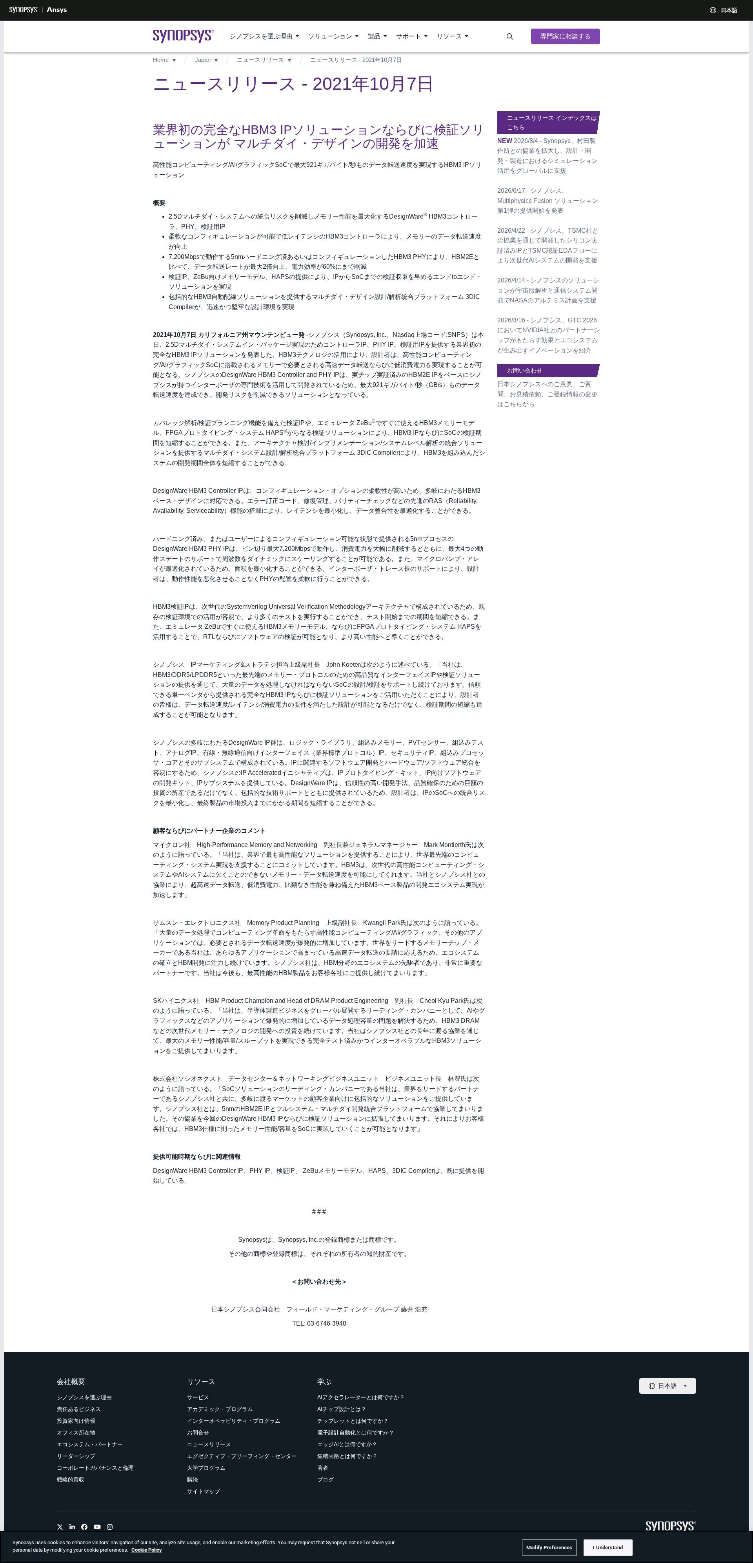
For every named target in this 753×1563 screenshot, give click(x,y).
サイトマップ (203, 1491)
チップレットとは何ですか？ (353, 1421)
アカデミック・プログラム (220, 1409)
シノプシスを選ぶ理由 (261, 36)
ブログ (325, 1479)
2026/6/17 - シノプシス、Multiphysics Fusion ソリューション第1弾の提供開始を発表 (547, 200)
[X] (60, 1527)
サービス (198, 1397)
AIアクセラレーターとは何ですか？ (361, 1397)
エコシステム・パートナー (90, 1444)
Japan (203, 59)
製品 (374, 36)
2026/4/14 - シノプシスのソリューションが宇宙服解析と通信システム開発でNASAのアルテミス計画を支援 (548, 290)
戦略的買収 (70, 1479)
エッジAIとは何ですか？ (347, 1444)
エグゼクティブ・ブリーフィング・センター (242, 1456)
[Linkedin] (72, 1527)
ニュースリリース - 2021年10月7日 (356, 59)
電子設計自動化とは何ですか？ (355, 1432)
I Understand (608, 1547)
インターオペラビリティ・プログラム (233, 1421)
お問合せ (198, 1432)
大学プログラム (206, 1468)
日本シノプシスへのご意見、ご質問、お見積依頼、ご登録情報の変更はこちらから (547, 394)
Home (161, 59)
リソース (449, 36)
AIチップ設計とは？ (341, 1409)
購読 (192, 1479)
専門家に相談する (565, 36)
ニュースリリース (260, 59)
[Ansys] (57, 10)
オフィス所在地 (76, 1432)
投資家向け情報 (76, 1421)
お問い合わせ (524, 370)
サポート (408, 36)
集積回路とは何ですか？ (347, 1456)
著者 (322, 1468)
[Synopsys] (23, 10)
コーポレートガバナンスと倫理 (95, 1468)
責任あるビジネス (79, 1409)
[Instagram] (110, 1527)
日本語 (729, 10)
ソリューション (330, 36)
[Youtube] (97, 1527)
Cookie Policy (146, 1550)
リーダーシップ (76, 1456)
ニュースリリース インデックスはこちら (552, 122)
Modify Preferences (549, 1547)
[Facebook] (84, 1527)
